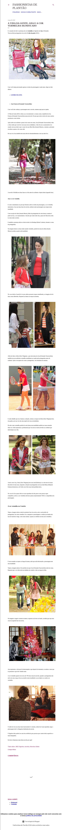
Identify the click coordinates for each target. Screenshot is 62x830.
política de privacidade (34, 815)
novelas (27, 746)
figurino (21, 746)
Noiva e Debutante (28, 12)
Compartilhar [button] (12, 749)
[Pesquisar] (53, 4)
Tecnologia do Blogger (32, 821)
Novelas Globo (34, 746)
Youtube (14, 804)
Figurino (16, 12)
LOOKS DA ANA (16, 95)
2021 (17, 746)
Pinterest (14, 802)
